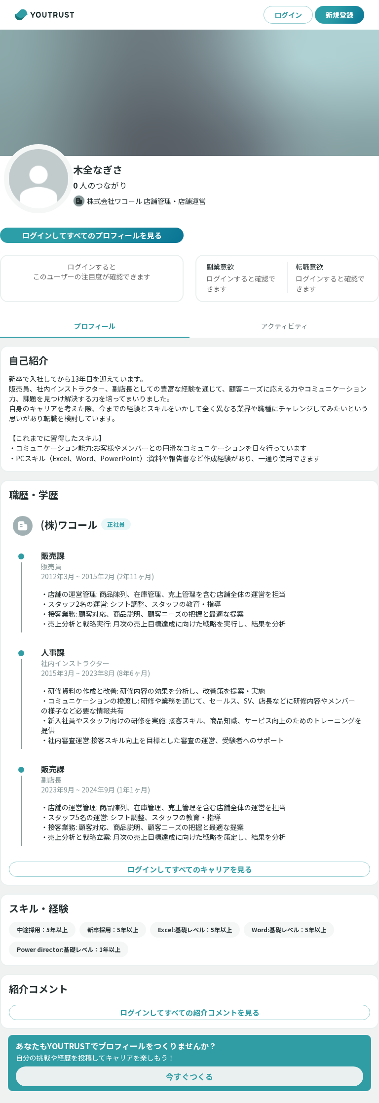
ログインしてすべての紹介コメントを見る (190, 1012)
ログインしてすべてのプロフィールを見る (92, 235)
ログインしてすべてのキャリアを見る (189, 869)
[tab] (95, 326)
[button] (189, 93)
